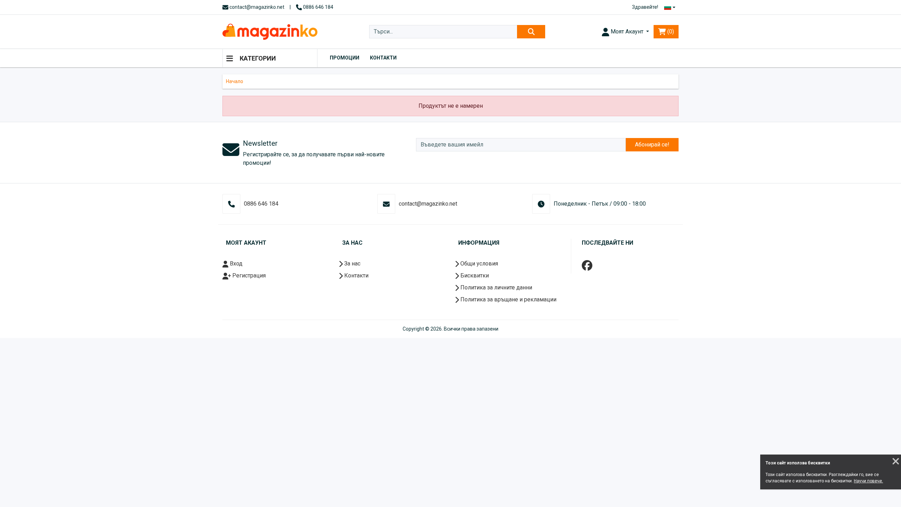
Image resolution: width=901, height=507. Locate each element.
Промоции (344, 58)
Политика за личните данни (495, 287)
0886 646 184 (317, 7)
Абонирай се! (652, 144)
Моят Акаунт (627, 31)
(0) (670, 31)
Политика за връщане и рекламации (507, 299)
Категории (257, 58)
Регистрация (248, 275)
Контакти (383, 58)
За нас (351, 263)
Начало (234, 81)
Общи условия (478, 263)
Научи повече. (868, 480)
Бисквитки (474, 275)
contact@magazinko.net (256, 7)
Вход (235, 263)
